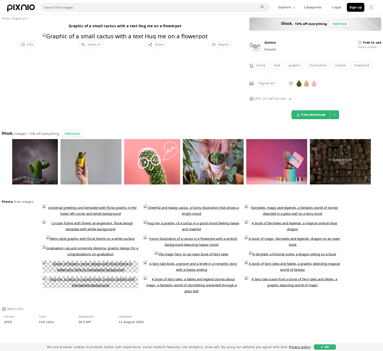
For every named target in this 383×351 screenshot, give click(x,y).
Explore (284, 7)
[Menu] (371, 7)
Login (337, 7)
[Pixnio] (21, 8)
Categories (312, 7)
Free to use (372, 42)
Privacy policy (300, 347)
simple (340, 65)
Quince (270, 42)
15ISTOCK (72, 134)
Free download (313, 114)
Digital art (267, 83)
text (277, 65)
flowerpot (361, 65)
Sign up (356, 7)
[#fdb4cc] (314, 83)
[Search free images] (262, 7)
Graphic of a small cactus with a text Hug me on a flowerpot (125, 25)
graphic (295, 65)
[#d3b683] (306, 83)
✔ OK (325, 347)
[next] (202, 30)
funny (261, 65)
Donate (270, 49)
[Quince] (254, 50)
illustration (318, 65)
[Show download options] (334, 114)
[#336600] (299, 83)
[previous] (48, 30)
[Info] (290, 99)
